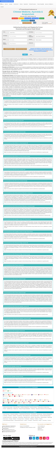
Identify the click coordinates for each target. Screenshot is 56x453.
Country (30, 39)
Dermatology (19, 415)
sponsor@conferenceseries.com (9, 431)
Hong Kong (15, 394)
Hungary (47, 399)
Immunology (20, 417)
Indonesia (25, 394)
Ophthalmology (9, 408)
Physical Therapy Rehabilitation (24, 408)
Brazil (10, 390)
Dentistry (14, 415)
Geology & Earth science (7, 417)
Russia (50, 401)
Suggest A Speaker (41, 427)
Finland (28, 399)
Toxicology (45, 420)
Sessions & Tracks (28, 18)
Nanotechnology (44, 417)
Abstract (21, 4)
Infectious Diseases (33, 407)
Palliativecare (16, 408)
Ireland (5, 401)
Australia (5, 394)
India (20, 394)
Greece (42, 399)
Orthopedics (27, 418)
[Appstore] (35, 22)
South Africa (11, 402)
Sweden (21, 402)
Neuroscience (5, 418)
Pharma (41, 418)
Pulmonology (35, 420)
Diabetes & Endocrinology (7, 407)
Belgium (10, 399)
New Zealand (35, 394)
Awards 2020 (32, 20)
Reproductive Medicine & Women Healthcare (44, 408)
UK (31, 402)
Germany (37, 399)
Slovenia (5, 402)
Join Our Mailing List (41, 426)
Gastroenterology (16, 407)
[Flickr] (47, 438)
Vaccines (49, 420)
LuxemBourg (19, 401)
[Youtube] (40, 438)
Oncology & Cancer (20, 418)
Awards (2, 6)
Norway (31, 401)
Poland (36, 401)
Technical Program (32, 4)
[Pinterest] (44, 438)
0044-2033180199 (26, 426)
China (10, 394)
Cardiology (5, 415)
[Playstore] (34, 22)
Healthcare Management (25, 407)
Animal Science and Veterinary (25, 414)
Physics (25, 420)
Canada (5, 390)
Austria (5, 399)
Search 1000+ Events (27, 22)
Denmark (22, 399)
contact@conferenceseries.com (8, 427)
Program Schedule (35, 18)
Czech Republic (16, 399)
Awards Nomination (25, 20)
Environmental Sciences (35, 415)
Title (4, 31)
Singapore (47, 394)
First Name (31, 31)
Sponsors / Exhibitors (49, 4)
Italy (9, 401)
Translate (50, 23)
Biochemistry (33, 414)
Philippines (41, 394)
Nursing (10, 418)
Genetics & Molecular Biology (45, 415)
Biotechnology (39, 414)
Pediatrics (36, 418)
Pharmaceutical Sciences (19, 420)
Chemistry (10, 415)
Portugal (40, 401)
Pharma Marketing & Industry (8, 420)
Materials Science (27, 417)
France (32, 399)
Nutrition (14, 418)
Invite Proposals (40, 429)
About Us (6, 4)
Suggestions (40, 428)
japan (30, 394)
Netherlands (25, 401)
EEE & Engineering (26, 415)
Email (4, 39)
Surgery (40, 420)
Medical (32, 417)
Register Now (21, 18)
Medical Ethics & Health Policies (43, 407)
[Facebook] (30, 438)
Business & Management (47, 414)
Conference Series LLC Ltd (24, 446)
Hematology (15, 417)
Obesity (4, 408)
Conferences (16, 4)
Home (2, 4)
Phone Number (4, 43)
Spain (17, 402)
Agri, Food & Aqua (6, 414)
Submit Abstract (14, 18)
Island (13, 401)
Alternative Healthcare (14, 414)
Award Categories (31, 36)
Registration (26, 4)
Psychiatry (30, 420)
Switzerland (26, 402)
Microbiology (37, 417)
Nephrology (50, 417)
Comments (31, 42)
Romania (45, 401)
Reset (31, 54)
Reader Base (42, 18)
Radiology (33, 408)
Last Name (5, 35)
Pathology (32, 418)
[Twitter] (34, 438)
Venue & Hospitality (40, 4)
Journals (10, 4)
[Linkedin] (37, 438)
